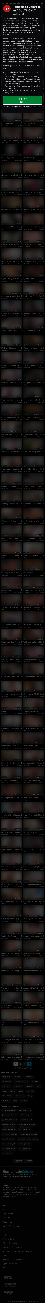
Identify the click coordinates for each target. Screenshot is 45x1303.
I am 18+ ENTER (22, 100)
